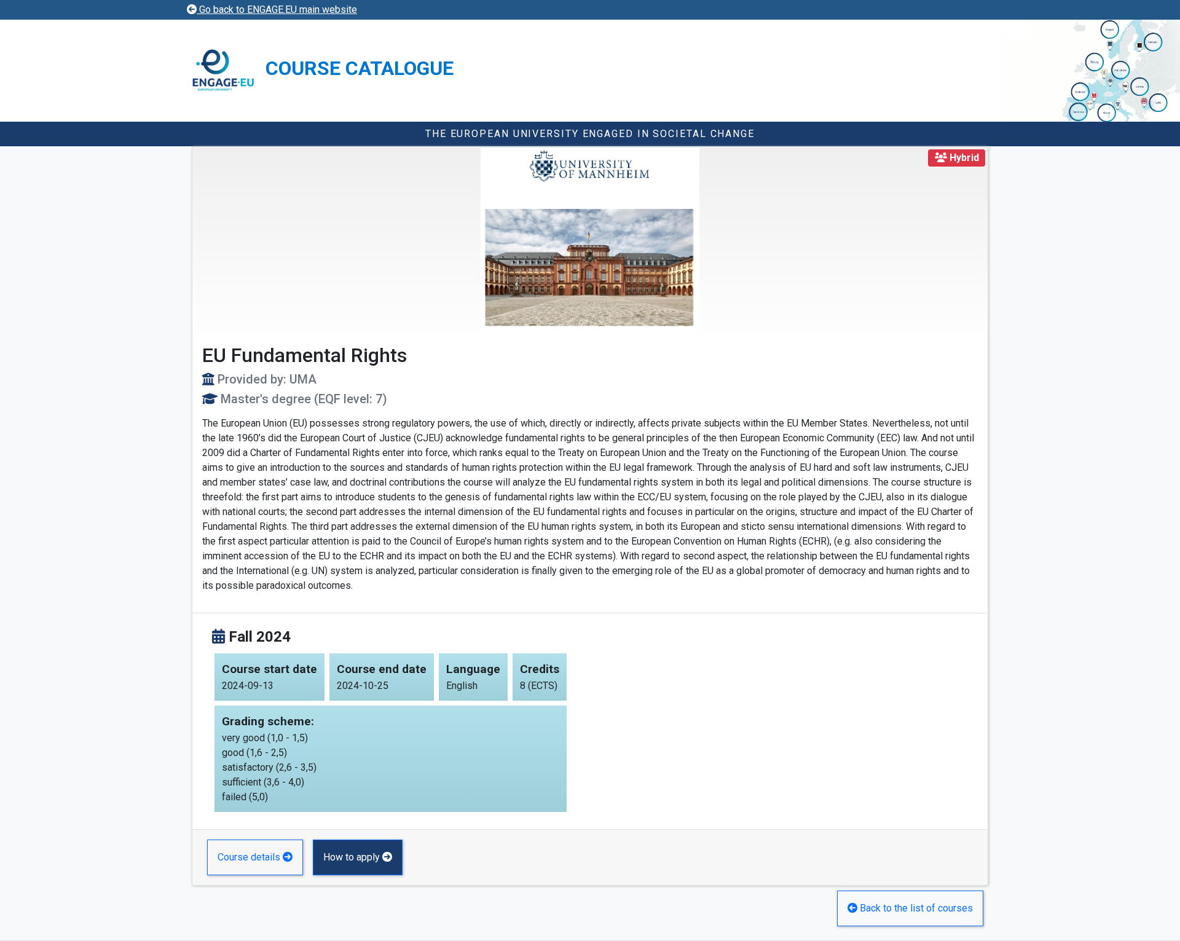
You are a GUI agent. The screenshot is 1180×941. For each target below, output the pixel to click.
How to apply (352, 857)
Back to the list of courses (915, 908)
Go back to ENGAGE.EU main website (277, 9)
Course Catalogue (360, 68)
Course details (250, 857)
